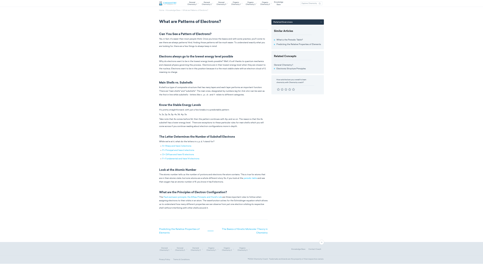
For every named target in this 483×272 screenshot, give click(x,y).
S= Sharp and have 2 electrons (176, 146)
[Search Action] (319, 3)
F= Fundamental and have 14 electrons (180, 158)
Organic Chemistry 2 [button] (227, 249)
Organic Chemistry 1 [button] (211, 249)
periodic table (250, 178)
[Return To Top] (321, 242)
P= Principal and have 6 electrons (178, 150)
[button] (192, 3)
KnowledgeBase (278, 3)
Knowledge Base (173, 10)
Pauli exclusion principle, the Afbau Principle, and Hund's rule (193, 197)
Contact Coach (314, 249)
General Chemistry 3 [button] (196, 249)
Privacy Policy (164, 259)
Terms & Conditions (181, 259)
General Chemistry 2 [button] (180, 249)
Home (161, 10)
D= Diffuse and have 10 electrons (178, 154)
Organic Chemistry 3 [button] (242, 249)
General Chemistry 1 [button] (164, 249)
